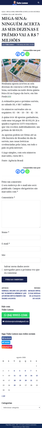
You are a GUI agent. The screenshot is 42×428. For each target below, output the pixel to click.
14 (31, 375)
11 (15, 375)
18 (15, 380)
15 (37, 375)
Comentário (8, 197)
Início (3, 12)
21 (31, 380)
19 (20, 380)
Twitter (7, 342)
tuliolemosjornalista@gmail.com (16, 321)
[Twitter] (22, 54)
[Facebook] (18, 54)
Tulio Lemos (9, 44)
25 (15, 385)
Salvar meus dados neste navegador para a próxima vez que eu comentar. (22, 269)
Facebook (7, 338)
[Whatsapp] (27, 54)
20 (26, 380)
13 (26, 375)
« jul (3, 396)
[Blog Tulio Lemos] (14, 2)
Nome (5, 232)
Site (3, 255)
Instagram (8, 347)
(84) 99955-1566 (16, 315)
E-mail (6, 243)
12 (20, 375)
